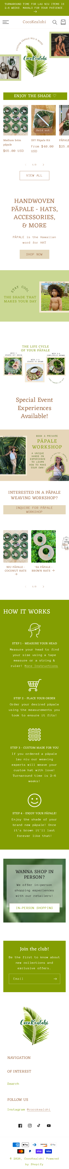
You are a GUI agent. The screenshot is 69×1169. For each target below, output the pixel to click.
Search (13, 1084)
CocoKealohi (34, 1158)
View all (34, 175)
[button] (5, 22)
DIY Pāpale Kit (40, 140)
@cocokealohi (39, 1109)
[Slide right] (43, 165)
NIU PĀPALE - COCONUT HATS (15, 569)
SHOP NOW (34, 254)
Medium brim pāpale (12, 142)
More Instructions (41, 666)
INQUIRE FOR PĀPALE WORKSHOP (34, 510)
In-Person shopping (34, 908)
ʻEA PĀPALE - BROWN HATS (42, 569)
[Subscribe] (55, 979)
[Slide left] (26, 165)
